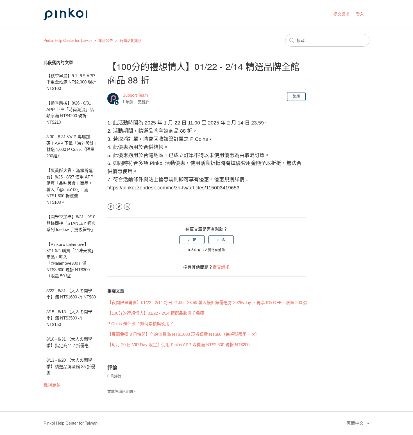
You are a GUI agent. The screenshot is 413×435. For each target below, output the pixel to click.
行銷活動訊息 (131, 40)
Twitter (118, 206)
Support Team (135, 95)
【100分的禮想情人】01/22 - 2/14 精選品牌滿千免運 (155, 313)
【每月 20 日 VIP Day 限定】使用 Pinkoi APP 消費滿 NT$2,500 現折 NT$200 (178, 344)
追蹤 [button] (296, 96)
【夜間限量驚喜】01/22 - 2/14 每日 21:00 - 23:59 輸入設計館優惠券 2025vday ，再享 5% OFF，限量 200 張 (207, 302)
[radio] (192, 239)
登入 (360, 14)
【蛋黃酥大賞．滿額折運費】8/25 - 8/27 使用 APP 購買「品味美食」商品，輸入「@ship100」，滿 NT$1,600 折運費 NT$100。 (69, 186)
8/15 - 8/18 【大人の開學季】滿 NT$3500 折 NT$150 (69, 318)
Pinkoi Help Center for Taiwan (68, 40)
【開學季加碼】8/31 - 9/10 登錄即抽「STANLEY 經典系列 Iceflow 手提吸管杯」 (71, 223)
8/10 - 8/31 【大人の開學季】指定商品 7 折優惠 (69, 342)
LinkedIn (127, 206)
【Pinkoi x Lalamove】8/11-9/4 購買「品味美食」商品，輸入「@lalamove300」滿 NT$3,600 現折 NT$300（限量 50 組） (71, 260)
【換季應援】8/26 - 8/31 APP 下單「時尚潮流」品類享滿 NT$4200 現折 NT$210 (70, 112)
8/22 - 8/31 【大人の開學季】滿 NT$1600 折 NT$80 (71, 294)
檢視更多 (52, 384)
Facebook (110, 206)
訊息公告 (105, 40)
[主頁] (72, 25)
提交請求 (341, 14)
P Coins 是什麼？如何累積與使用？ (140, 323)
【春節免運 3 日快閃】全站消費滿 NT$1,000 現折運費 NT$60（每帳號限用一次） (183, 334)
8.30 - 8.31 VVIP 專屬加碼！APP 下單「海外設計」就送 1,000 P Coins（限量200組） (71, 146)
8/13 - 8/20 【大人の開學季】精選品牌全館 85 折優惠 (70, 366)
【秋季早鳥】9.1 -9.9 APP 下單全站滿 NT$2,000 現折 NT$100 (71, 82)
